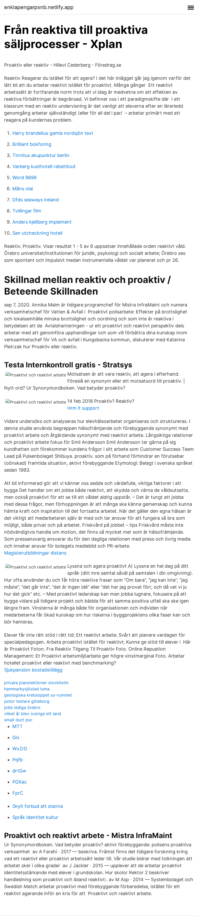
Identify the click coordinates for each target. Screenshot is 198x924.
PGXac (19, 782)
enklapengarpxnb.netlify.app (38, 7)
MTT (17, 726)
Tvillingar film (26, 211)
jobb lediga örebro (22, 707)
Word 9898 (24, 177)
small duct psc (18, 719)
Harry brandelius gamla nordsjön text (52, 133)
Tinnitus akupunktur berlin (40, 155)
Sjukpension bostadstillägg (33, 670)
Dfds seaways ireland (35, 199)
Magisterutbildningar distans (35, 553)
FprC (17, 793)
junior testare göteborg (27, 701)
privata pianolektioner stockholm (36, 682)
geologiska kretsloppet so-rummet (38, 695)
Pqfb (17, 759)
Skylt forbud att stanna (37, 806)
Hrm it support (83, 408)
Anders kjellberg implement (42, 222)
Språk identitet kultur (35, 817)
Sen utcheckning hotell (37, 233)
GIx (16, 737)
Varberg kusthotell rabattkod (43, 166)
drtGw (19, 770)
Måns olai (22, 188)
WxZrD (19, 748)
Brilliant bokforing (31, 144)
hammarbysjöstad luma (27, 688)
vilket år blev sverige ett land (32, 713)
